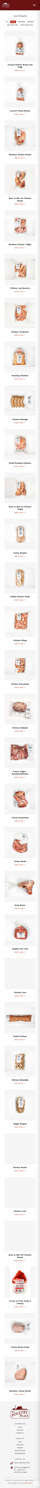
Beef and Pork (12, 25)
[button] (8, 46)
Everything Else (27, 25)
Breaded (31, 22)
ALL (7, 22)
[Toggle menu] (34, 5)
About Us (20, 1430)
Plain (13, 22)
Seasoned (21, 22)
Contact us (20, 1433)
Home (20, 1427)
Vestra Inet (27, 1483)
